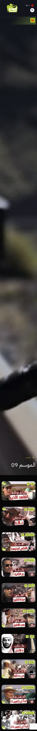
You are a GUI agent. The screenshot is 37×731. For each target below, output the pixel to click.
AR (27, 5)
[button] (32, 20)
